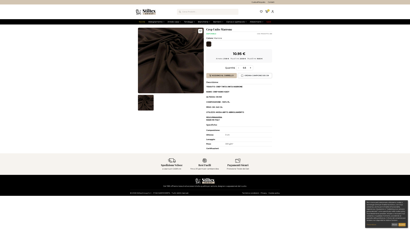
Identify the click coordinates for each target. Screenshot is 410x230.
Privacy (264, 193)
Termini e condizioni (250, 193)
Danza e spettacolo (235, 22)
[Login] (272, 11)
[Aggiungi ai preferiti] (200, 31)
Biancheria (203, 22)
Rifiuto (394, 225)
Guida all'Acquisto (258, 2)
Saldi (268, 22)
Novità (142, 22)
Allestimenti (255, 22)
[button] (146, 103)
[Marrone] (208, 44)
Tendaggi (188, 22)
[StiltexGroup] (205, 181)
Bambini (217, 22)
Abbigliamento (155, 22)
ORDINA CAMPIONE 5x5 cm (256, 76)
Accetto (402, 225)
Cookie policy (274, 193)
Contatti (271, 2)
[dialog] (386, 214)
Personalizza (371, 225)
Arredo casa (173, 22)
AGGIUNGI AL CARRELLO (223, 76)
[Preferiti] (261, 11)
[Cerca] (180, 12)
